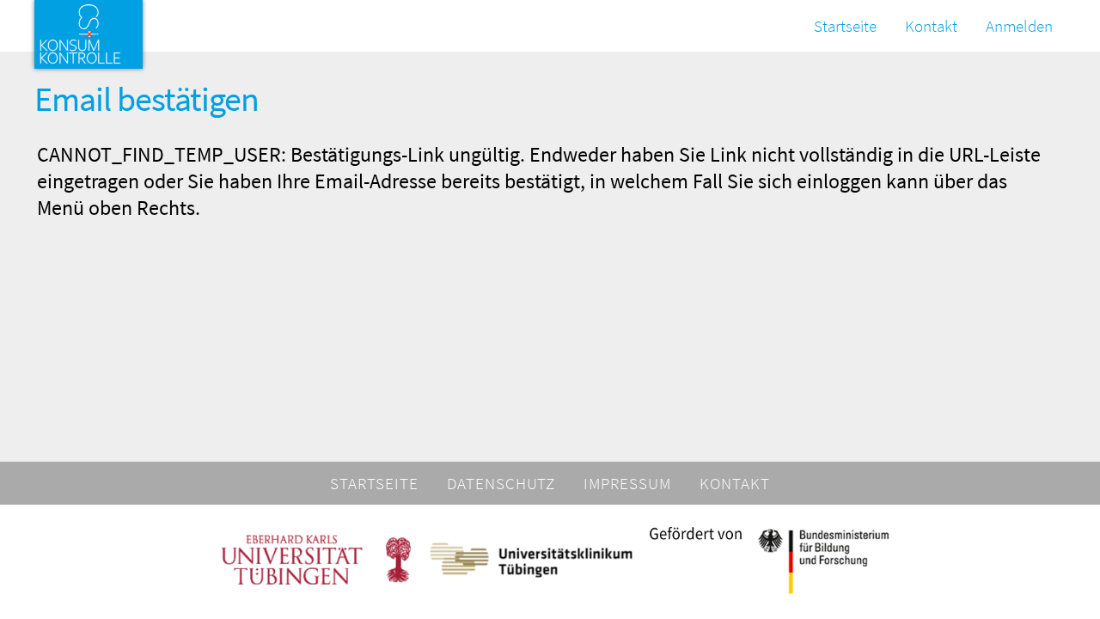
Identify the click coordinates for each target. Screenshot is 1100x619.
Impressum (627, 483)
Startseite (845, 25)
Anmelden (1019, 25)
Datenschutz (501, 483)
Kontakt (931, 25)
